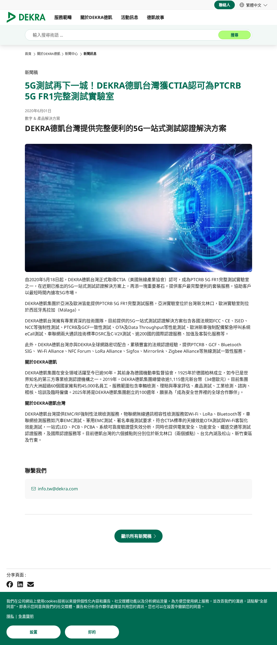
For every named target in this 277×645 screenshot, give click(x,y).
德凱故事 (155, 17)
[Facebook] (9, 584)
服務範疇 (63, 17)
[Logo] (28, 17)
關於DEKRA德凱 (96, 17)
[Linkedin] (20, 584)
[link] (253, 5)
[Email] (30, 584)
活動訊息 (129, 17)
